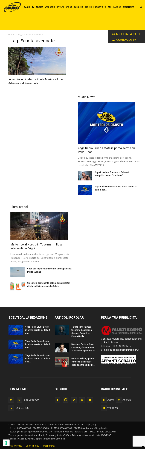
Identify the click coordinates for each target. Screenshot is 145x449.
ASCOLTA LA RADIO (128, 34)
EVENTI (60, 7)
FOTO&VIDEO (99, 7)
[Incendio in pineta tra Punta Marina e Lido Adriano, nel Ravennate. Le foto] (40, 61)
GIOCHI (88, 7)
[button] (141, 7)
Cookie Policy (32, 445)
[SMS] (11, 400)
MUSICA (39, 7)
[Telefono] (11, 408)
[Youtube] (90, 400)
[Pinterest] (74, 400)
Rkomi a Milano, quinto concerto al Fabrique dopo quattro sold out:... (83, 361)
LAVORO (117, 7)
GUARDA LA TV (126, 39)
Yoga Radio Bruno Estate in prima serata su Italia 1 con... (37, 330)
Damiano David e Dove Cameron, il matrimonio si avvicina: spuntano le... (83, 347)
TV (33, 7)
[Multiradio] (122, 334)
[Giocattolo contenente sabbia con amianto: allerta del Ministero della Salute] (17, 286)
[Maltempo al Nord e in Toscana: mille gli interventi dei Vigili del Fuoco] (42, 226)
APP (110, 7)
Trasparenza (49, 445)
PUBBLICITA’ (128, 7)
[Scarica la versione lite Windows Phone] (104, 408)
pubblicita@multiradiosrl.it (124, 349)
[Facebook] (57, 400)
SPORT (69, 7)
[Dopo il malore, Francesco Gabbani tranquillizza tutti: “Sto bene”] (85, 175)
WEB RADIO (50, 7)
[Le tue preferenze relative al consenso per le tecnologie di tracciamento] (6, 442)
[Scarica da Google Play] (119, 400)
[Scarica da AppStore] (104, 400)
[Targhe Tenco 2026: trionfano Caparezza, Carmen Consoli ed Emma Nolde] (62, 330)
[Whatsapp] (19, 400)
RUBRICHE (78, 7)
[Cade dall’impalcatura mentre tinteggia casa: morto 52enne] (17, 272)
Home (11, 34)
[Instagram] (65, 400)
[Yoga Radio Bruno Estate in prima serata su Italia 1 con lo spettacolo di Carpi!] (109, 123)
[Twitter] (82, 400)
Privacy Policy (15, 445)
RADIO (27, 7)
